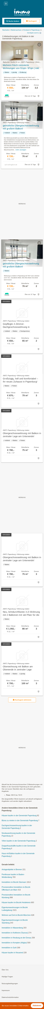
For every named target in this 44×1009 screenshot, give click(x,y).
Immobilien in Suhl (9, 948)
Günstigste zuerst (32, 33)
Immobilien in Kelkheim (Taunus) (15, 933)
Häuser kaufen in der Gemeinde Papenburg (19, 816)
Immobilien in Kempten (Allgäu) (14, 943)
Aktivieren (37, 1006)
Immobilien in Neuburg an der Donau (16, 938)
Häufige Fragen (7, 977)
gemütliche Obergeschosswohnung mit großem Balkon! (21, 127)
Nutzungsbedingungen (10, 983)
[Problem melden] (38, 96)
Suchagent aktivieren (23, 700)
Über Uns (5, 970)
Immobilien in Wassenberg (12, 928)
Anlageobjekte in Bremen (12, 870)
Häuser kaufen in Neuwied (12, 953)
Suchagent (32, 21)
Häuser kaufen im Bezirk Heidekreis (16, 903)
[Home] (22, 12)
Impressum (6, 990)
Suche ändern (13, 21)
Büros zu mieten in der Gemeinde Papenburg (20, 821)
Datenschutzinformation (10, 997)
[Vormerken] (39, 44)
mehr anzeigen (20, 150)
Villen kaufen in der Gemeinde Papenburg (18, 841)
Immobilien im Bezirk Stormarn (14, 882)
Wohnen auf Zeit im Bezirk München (16, 915)
